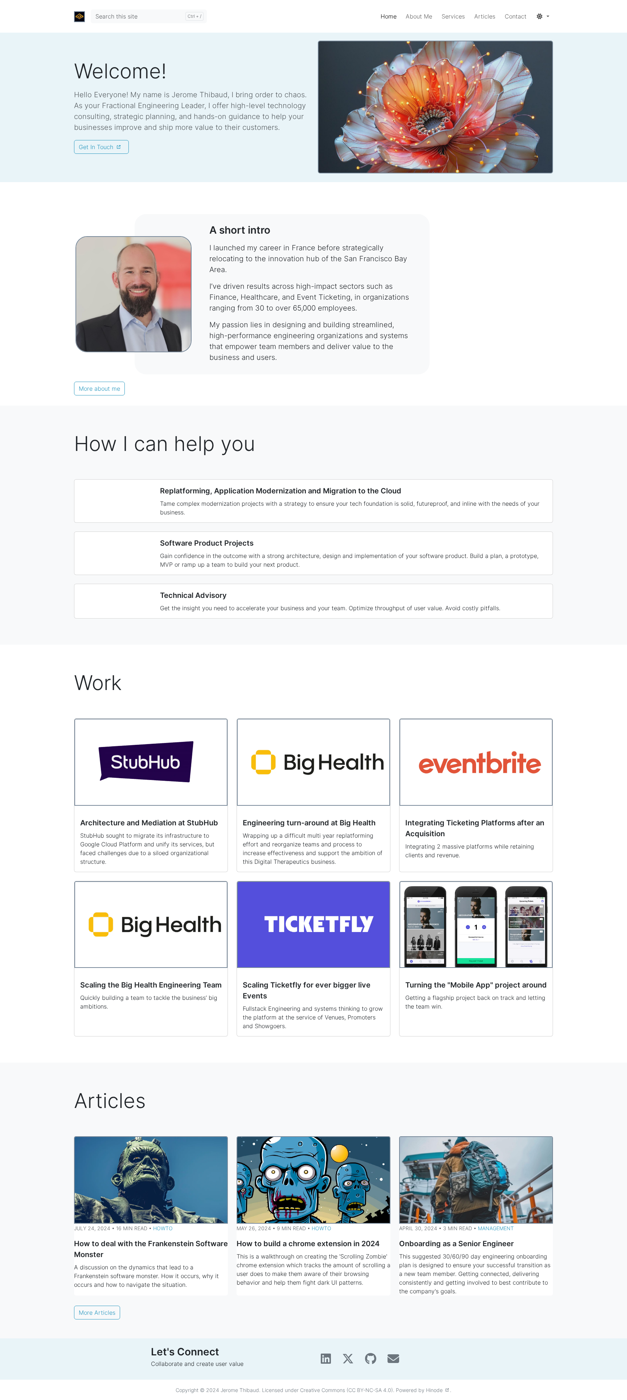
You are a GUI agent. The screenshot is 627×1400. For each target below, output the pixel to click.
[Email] (395, 1360)
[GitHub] (373, 1360)
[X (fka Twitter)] (350, 1360)
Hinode (436, 1390)
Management (496, 1228)
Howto (163, 1228)
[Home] (79, 16)
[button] (542, 16)
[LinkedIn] (328, 1360)
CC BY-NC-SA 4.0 (369, 1390)
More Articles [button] (97, 1312)
